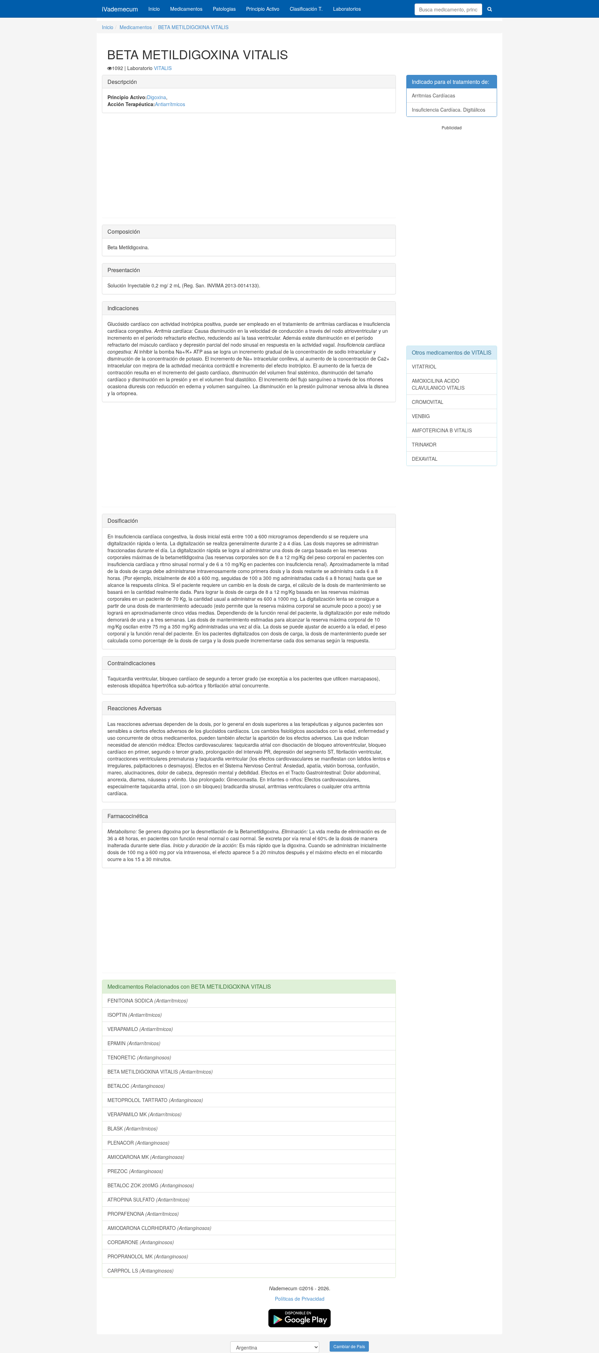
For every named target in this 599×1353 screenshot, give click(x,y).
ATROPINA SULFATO (148, 1199)
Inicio (154, 8)
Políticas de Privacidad (299, 1298)
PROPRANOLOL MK (147, 1256)
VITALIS (163, 67)
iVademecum (120, 8)
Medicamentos (186, 8)
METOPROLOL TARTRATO (155, 1099)
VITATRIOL (424, 366)
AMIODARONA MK (145, 1156)
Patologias (224, 8)
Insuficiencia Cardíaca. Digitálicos (448, 109)
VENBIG (421, 416)
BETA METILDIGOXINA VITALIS (193, 27)
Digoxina (156, 97)
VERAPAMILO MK (144, 1114)
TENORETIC (139, 1057)
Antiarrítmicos (170, 104)
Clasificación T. (306, 8)
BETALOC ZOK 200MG (150, 1185)
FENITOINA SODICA (147, 1000)
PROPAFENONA (143, 1213)
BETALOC (136, 1085)
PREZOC (135, 1171)
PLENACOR (138, 1142)
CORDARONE (140, 1242)
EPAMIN (133, 1043)
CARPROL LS (140, 1270)
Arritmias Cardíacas (433, 95)
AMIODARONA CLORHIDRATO (159, 1227)
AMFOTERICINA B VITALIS (442, 430)
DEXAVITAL (424, 458)
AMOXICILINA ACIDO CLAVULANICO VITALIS (438, 384)
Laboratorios (347, 8)
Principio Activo (262, 8)
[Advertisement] (249, 168)
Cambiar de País (349, 1346)
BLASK (132, 1128)
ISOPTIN (134, 1014)
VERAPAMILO (140, 1028)
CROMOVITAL (427, 401)
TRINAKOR (424, 444)
